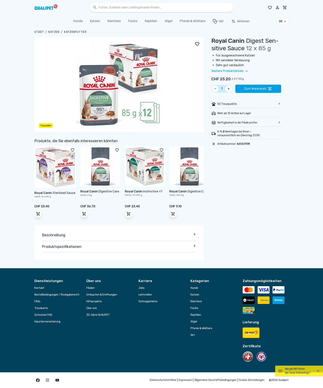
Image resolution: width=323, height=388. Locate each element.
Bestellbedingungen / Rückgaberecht (56, 294)
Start (39, 32)
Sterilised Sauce (54, 193)
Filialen (90, 288)
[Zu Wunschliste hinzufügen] (197, 43)
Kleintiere (196, 301)
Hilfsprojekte (94, 301)
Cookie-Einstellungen (251, 380)
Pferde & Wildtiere (201, 328)
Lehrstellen (145, 294)
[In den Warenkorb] (38, 214)
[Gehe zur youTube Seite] (57, 380)
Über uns (91, 308)
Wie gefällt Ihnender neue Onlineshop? (297, 370)
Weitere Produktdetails (227, 71)
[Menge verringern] (215, 88)
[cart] (285, 7)
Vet (192, 335)
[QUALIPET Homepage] (49, 7)
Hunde (194, 288)
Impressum (185, 380)
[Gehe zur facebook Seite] (37, 380)
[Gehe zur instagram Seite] (47, 380)
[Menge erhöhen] (228, 88)
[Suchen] (95, 7)
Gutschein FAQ (43, 314)
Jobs (141, 288)
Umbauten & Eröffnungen (101, 294)
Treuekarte (41, 308)
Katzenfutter (75, 32)
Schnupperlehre (148, 301)
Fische (194, 308)
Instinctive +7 (143, 191)
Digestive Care (99, 191)
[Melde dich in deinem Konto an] (277, 7)
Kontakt (39, 288)
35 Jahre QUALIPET (98, 314)
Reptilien (195, 314)
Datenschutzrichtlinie (163, 380)
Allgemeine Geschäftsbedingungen (215, 380)
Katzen (53, 32)
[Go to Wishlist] (270, 7)
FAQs (37, 301)
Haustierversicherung (47, 321)
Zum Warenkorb (255, 88)
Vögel (193, 321)
